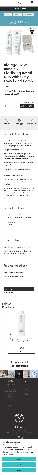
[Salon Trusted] (19, 3)
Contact (27, 389)
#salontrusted (19, 366)
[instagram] (22, 437)
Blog (10, 399)
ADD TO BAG (27, 106)
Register (27, 394)
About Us (10, 394)
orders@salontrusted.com (19, 430)
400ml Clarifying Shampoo (13, 272)
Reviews (8, 288)
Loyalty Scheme (10, 389)
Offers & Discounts (10, 392)
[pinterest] (19, 437)
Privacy (10, 405)
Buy (21, 352)
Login (27, 392)
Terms (10, 403)
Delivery (27, 384)
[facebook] (15, 437)
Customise (18, 459)
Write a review (8, 292)
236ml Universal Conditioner (14, 276)
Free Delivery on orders (19, 124)
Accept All (19, 470)
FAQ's (10, 408)
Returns (27, 387)
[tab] (19, 289)
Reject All (19, 465)
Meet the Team (10, 396)
